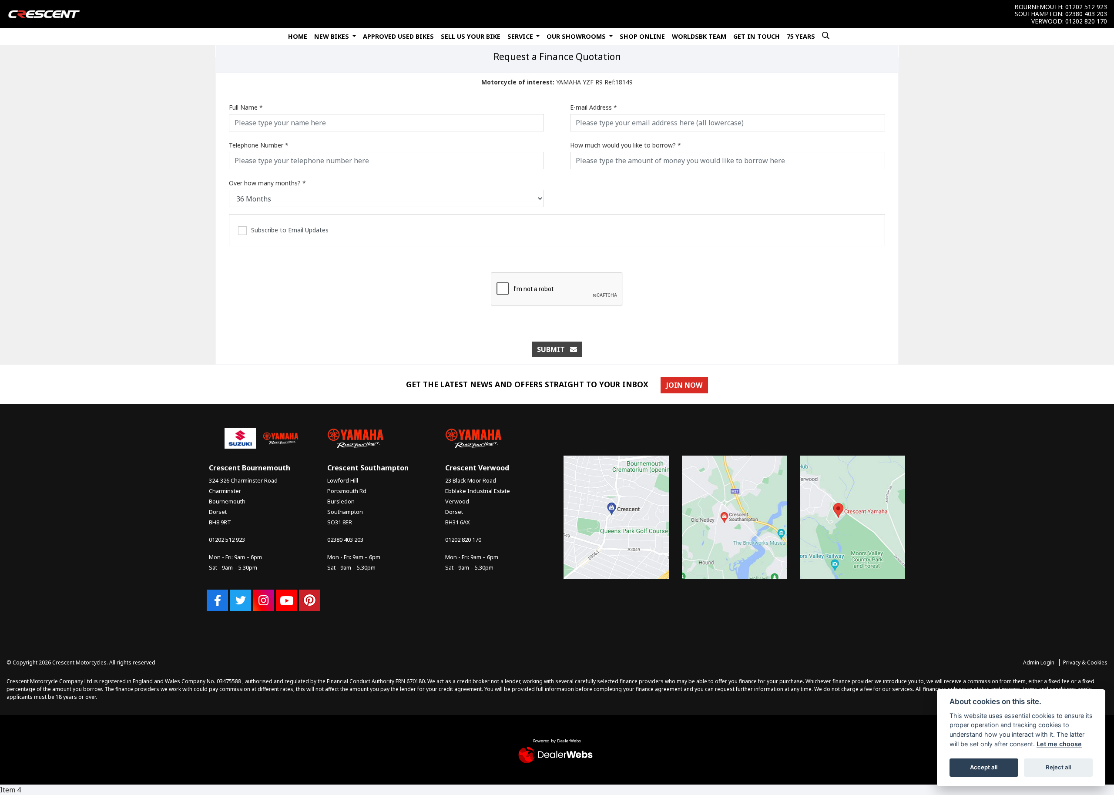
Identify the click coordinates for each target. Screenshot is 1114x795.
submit (553, 349)
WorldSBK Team (699, 36)
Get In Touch (756, 36)
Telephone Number (259, 145)
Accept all (983, 767)
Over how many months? (267, 183)
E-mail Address (593, 107)
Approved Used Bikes (398, 36)
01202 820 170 (1086, 21)
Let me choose (1059, 744)
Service (521, 36)
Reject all (1058, 767)
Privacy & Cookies (1085, 662)
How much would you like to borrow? (625, 145)
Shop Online (642, 36)
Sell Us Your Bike (470, 36)
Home (297, 36)
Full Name (246, 107)
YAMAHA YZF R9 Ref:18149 (557, 82)
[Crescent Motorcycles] (44, 13)
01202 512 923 (1086, 6)
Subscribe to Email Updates (290, 230)
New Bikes (332, 36)
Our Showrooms (577, 36)
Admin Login (1038, 662)
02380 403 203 (1086, 13)
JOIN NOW (684, 385)
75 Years (801, 36)
